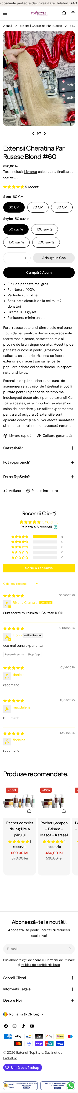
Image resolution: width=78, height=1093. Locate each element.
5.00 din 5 (50, 522)
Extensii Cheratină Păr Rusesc (41, 26)
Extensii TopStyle (29, 1052)
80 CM (62, 207)
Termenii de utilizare (60, 960)
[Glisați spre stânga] (33, 133)
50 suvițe (16, 229)
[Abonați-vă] (69, 948)
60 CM (14, 207)
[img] (13, 596)
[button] (14, 187)
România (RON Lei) (24, 1014)
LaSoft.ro (10, 1058)
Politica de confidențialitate (40, 965)
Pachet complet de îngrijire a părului (19, 829)
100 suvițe (44, 229)
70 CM (38, 207)
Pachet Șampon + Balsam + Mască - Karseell (54, 829)
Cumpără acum (39, 272)
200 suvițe (46, 242)
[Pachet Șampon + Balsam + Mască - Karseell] (54, 801)
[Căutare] (64, 13)
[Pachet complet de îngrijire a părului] (19, 801)
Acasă (7, 26)
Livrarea (30, 171)
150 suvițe (16, 242)
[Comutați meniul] (5, 13)
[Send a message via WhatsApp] (71, 1086)
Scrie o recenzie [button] (39, 568)
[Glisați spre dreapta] (44, 133)
